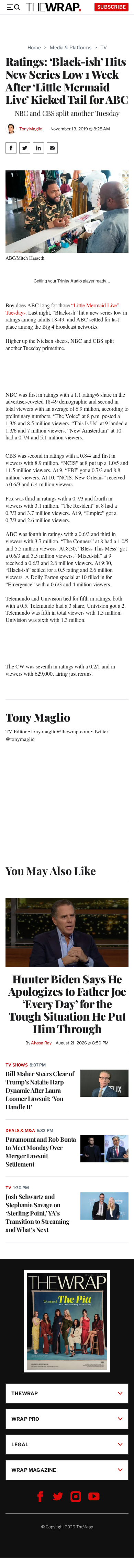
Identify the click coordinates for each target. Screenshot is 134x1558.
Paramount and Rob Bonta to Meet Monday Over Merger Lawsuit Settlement (40, 1151)
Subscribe (111, 7)
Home (34, 47)
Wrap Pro (25, 1419)
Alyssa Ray (41, 1042)
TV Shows (16, 1065)
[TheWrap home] (53, 7)
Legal (20, 1444)
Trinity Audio (69, 281)
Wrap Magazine (33, 1470)
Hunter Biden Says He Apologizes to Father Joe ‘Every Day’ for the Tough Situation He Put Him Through (67, 1004)
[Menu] (13, 7)
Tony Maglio (30, 128)
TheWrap (24, 1393)
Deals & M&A (20, 1130)
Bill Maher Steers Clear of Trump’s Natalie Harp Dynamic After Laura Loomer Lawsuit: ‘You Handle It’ (39, 1090)
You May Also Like (50, 870)
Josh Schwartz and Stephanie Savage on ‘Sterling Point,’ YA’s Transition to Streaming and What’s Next (37, 1213)
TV (103, 47)
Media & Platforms (70, 47)
